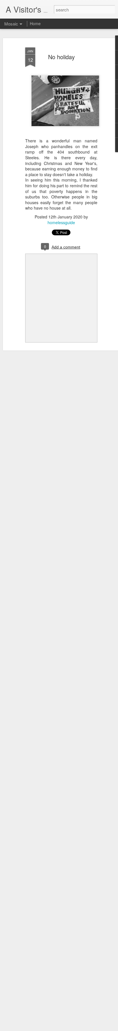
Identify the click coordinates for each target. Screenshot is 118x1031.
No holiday (61, 57)
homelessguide (61, 222)
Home (35, 23)
